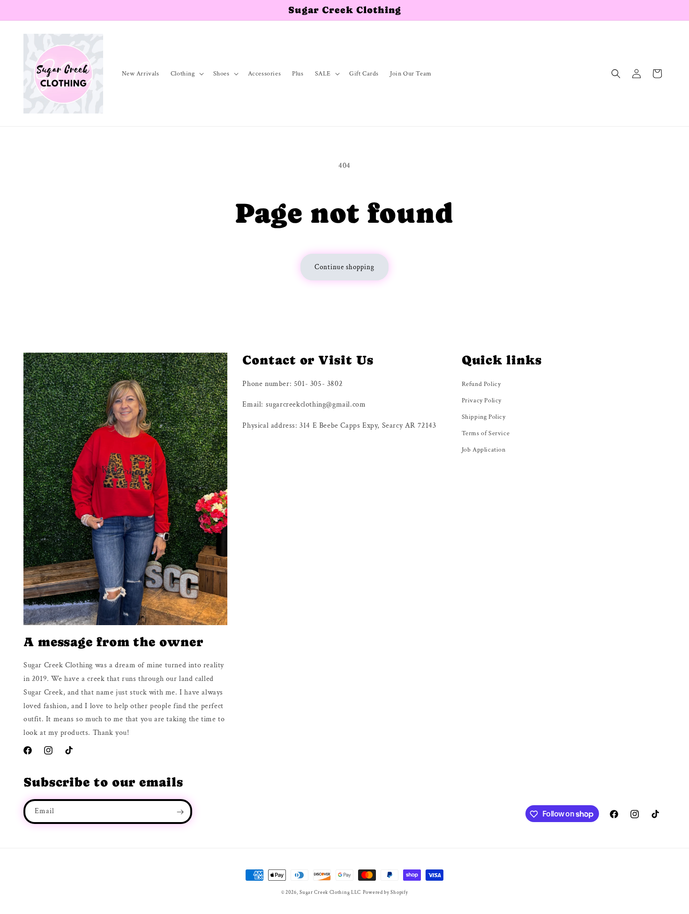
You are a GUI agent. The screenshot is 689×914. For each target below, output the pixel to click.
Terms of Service (486, 433)
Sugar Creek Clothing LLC (330, 892)
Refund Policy (481, 384)
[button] (186, 73)
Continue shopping (344, 267)
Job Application (484, 450)
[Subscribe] (180, 812)
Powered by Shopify (385, 892)
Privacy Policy (482, 400)
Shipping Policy (484, 417)
